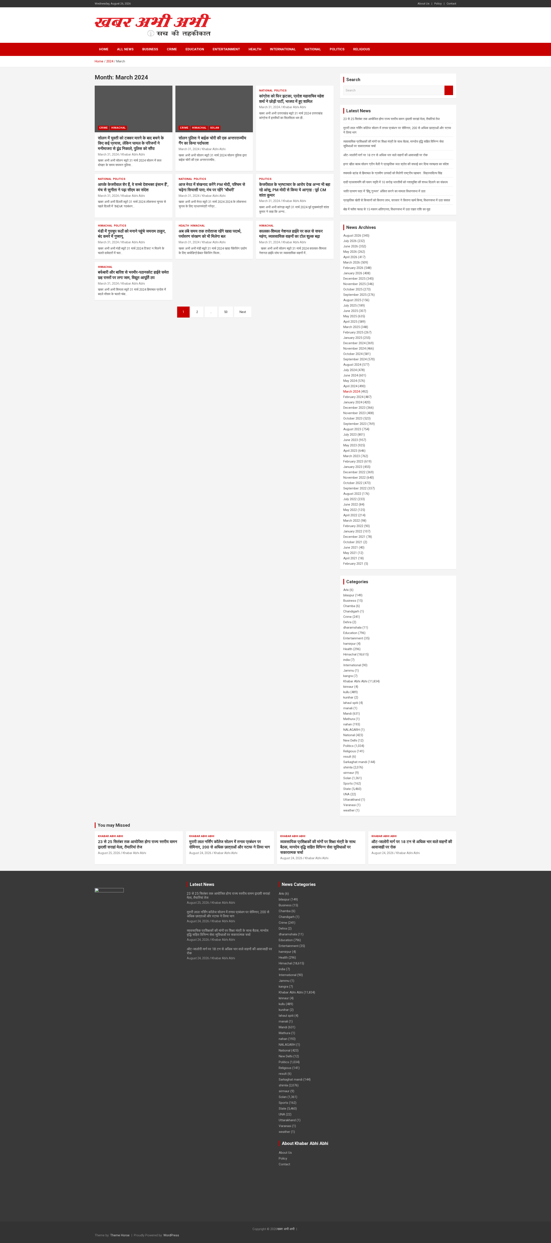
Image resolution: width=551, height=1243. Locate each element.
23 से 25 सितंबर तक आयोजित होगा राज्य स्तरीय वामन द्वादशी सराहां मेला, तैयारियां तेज (391, 119)
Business (150, 49)
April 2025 (350, 322)
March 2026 (351, 262)
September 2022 (355, 488)
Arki (346, 590)
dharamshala (352, 627)
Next (243, 312)
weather (349, 810)
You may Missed (114, 825)
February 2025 (353, 332)
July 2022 (350, 499)
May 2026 (350, 252)
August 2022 (352, 494)
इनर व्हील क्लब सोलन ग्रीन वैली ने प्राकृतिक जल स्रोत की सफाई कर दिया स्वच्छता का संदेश (396, 164)
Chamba (349, 606)
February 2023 (353, 461)
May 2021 (350, 553)
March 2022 (351, 521)
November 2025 (354, 284)
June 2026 (350, 246)
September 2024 (355, 359)
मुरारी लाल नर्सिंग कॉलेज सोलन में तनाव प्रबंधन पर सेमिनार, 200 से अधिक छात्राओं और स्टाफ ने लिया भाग (229, 844)
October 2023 (352, 418)
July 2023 (350, 434)
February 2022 (353, 526)
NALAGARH (351, 730)
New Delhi (350, 740)
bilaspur (348, 595)
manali (348, 708)
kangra (348, 676)
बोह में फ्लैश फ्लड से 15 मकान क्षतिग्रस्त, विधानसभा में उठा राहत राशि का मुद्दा (386, 209)
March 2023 (351, 456)
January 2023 (352, 467)
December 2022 (354, 472)
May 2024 (350, 381)
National (313, 49)
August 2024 (352, 365)
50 (226, 312)
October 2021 (352, 542)
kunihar (348, 697)
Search (448, 90)
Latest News (202, 884)
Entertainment (226, 49)
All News (125, 49)
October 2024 (352, 354)
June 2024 (350, 375)
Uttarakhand (351, 800)
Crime (172, 49)
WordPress (171, 1235)
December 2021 (354, 537)
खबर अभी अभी (285, 1229)
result (347, 757)
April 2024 (350, 386)
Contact (451, 3)
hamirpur (349, 644)
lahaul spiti (350, 703)
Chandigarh (351, 611)
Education (195, 49)
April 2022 (350, 515)
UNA (346, 794)
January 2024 (352, 402)
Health (255, 49)
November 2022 (354, 478)
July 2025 (350, 305)
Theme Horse (120, 1235)
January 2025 (352, 338)
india (346, 660)
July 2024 (350, 370)
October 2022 (352, 483)
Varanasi (349, 805)
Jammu (348, 670)
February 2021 (353, 564)
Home (103, 49)
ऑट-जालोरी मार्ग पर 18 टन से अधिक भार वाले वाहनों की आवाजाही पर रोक (385, 155)
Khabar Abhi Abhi (133, 154)
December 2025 (354, 279)
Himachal (118, 127)
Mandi (347, 714)
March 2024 (351, 391)
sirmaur (348, 773)
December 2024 (354, 343)
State (347, 789)
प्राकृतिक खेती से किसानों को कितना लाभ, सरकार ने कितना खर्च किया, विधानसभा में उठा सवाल (396, 200)
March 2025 (351, 327)
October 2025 (352, 289)
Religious (361, 49)
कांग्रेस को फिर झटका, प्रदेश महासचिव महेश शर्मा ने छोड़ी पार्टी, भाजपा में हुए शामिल (291, 99)
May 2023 (350, 445)
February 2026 (353, 268)
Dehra (347, 622)
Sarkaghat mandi (355, 762)
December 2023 (354, 408)
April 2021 (350, 558)
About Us (423, 3)
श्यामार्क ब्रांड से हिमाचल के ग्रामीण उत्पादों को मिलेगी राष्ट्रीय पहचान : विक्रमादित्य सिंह (392, 173)
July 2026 (350, 241)
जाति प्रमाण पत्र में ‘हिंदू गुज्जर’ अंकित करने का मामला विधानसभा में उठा (384, 191)
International (283, 49)
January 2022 (352, 531)
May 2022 (350, 510)
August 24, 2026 (200, 853)
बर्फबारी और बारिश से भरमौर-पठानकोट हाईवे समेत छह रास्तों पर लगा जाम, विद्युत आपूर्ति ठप (133, 275)
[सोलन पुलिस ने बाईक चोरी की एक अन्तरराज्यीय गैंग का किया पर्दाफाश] (214, 109)
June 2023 (350, 440)
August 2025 (352, 300)
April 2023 (350, 451)
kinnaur (348, 687)
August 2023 (352, 429)
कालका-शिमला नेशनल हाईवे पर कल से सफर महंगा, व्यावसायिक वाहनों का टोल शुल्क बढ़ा (291, 234)
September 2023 (355, 424)
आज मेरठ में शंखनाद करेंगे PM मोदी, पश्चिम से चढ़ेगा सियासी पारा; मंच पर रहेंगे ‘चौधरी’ (212, 187)
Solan (214, 127)
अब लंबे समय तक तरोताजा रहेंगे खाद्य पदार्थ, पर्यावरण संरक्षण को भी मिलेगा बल (210, 234)
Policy (438, 3)
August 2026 (352, 235)
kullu (346, 692)
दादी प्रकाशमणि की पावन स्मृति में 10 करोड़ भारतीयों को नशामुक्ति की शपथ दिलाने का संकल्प (395, 182)
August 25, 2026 (109, 853)
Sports (348, 783)
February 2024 (353, 397)
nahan (347, 724)
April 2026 (350, 257)
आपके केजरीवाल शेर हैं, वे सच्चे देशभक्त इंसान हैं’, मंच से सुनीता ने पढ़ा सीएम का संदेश (133, 187)
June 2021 (350, 547)
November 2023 (354, 413)
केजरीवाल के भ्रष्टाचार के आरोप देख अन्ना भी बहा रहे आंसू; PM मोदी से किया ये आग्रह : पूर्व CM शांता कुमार (294, 189)
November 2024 (354, 348)
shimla (348, 767)
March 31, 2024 (108, 154)
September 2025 (355, 295)
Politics (337, 49)
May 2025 (350, 316)
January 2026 (352, 273)
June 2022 (350, 504)
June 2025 (350, 311)
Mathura (349, 719)
